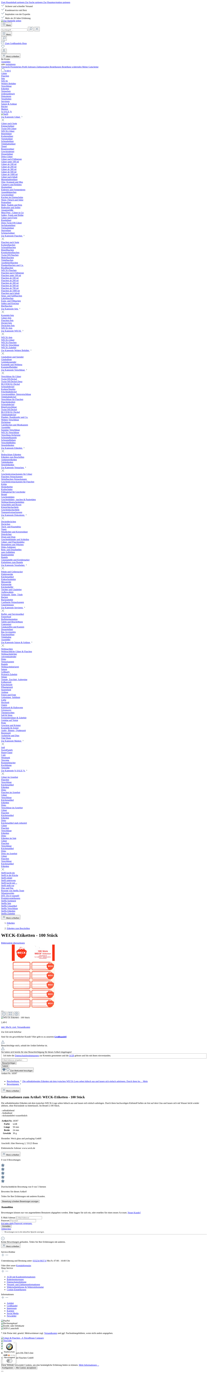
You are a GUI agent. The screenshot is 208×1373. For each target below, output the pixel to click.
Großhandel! (60, 1037)
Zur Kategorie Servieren (12, 607)
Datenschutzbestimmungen (27, 1055)
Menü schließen (12, 56)
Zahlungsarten (43, 67)
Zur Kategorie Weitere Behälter (15, 350)
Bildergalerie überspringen (13, 943)
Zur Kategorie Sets (10, 309)
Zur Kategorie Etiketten (12, 448)
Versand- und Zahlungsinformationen (23, 1284)
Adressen (31, 67)
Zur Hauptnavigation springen (56, 2)
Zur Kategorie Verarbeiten (13, 565)
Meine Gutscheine (90, 67)
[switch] (9, 1361)
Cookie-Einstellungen (16, 1289)
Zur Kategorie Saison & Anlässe (16, 642)
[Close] (2, 1371)
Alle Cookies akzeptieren (26, 1368)
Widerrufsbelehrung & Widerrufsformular (25, 1287)
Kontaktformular (23, 1265)
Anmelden (5, 62)
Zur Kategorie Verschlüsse (13, 370)
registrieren (11, 64)
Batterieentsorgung (15, 1279)
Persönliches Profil (18, 67)
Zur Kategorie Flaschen (12, 236)
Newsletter (11, 1316)
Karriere (10, 1311)
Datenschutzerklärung (16, 1282)
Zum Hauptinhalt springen (13, 2)
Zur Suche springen (34, 2)
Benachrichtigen (8, 1063)
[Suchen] (31, 29)
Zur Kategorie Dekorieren (13, 515)
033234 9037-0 (39, 1261)
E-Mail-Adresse (8, 1217)
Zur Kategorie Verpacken (12, 467)
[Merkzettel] (3, 47)
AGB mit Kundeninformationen (21, 1277)
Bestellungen (56, 67)
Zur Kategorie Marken (11, 741)
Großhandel (12, 1306)
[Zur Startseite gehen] (11, 21)
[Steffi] (104, 114)
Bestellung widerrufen (72, 67)
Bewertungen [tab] (13, 1084)
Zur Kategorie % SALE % (13, 770)
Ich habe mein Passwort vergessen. (16, 1223)
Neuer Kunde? (134, 1212)
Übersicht (5, 67)
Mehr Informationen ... (89, 1365)
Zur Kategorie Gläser (11, 117)
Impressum (12, 1308)
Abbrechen (6, 1229)
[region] (104, 981)
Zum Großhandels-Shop (16, 43)
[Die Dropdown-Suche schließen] (37, 29)
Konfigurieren (7, 1368)
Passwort (5, 1220)
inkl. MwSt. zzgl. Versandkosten (15, 1027)
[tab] (77, 1081)
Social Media (13, 1313)
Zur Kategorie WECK (11, 331)
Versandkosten (50, 1333)
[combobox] (14, 29)
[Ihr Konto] (4, 51)
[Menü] (14, 1343)
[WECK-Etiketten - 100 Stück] (33, 976)
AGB (71, 1055)
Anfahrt (10, 1303)
